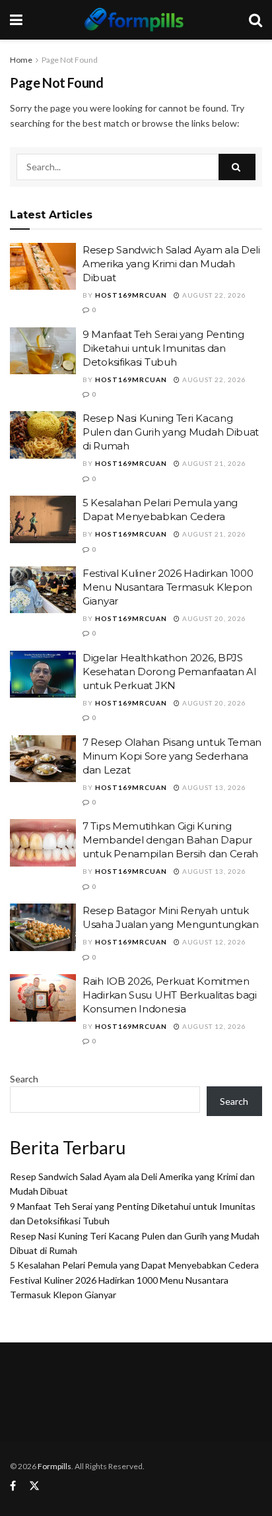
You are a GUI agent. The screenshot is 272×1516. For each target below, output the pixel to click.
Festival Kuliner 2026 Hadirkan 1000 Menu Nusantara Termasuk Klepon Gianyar (168, 587)
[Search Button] (237, 167)
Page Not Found (70, 60)
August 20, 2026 (213, 618)
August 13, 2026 (213, 787)
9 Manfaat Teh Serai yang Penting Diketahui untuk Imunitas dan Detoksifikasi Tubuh (163, 348)
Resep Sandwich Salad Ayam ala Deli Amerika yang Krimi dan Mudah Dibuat (171, 264)
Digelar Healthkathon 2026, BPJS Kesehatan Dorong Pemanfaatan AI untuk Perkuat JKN (170, 671)
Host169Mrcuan (131, 295)
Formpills (54, 1466)
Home (21, 60)
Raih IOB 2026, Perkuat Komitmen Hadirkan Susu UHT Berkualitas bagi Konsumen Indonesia (170, 995)
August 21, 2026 (213, 463)
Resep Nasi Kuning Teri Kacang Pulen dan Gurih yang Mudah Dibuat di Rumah (171, 432)
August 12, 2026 (213, 942)
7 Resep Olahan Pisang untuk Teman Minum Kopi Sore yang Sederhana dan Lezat (172, 756)
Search (24, 1078)
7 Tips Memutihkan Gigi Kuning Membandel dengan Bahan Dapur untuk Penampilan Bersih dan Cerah (170, 840)
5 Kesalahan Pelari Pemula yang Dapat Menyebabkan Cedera (134, 1264)
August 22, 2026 (213, 295)
